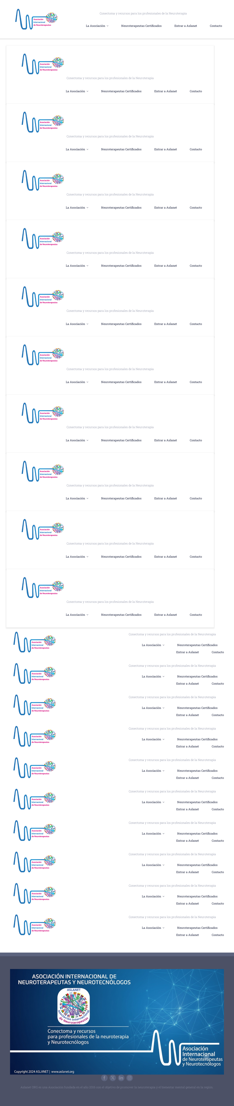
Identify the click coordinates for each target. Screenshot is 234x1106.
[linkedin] (121, 1078)
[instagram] (129, 1078)
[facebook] (104, 1078)
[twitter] (113, 1078)
